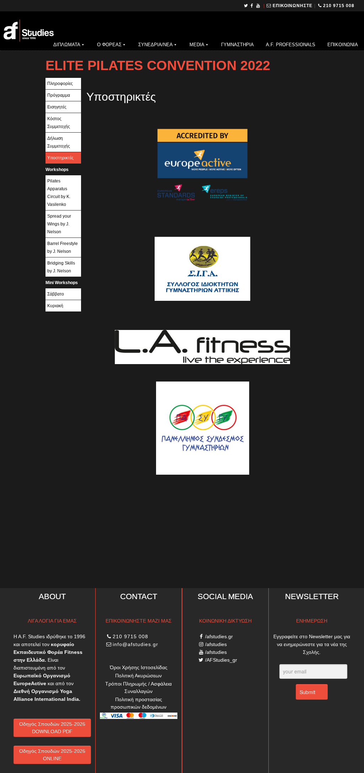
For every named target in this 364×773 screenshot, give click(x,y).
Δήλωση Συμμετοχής (58, 142)
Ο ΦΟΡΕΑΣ (109, 44)
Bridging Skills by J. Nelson (61, 267)
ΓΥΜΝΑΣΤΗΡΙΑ (237, 44)
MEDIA (196, 44)
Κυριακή (55, 305)
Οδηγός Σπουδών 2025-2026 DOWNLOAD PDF (52, 727)
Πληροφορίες (60, 83)
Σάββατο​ (55, 294)
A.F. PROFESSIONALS (290, 44)
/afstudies (216, 644)
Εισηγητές (56, 107)
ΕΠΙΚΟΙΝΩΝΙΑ (342, 44)
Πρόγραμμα (58, 95)
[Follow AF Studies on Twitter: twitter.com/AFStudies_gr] (246, 5)
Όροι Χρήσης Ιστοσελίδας (138, 667)
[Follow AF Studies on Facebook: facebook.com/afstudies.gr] (252, 5)
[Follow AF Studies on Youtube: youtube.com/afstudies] (259, 5)
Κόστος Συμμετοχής (58, 122)
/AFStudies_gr (221, 660)
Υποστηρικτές (60, 157)
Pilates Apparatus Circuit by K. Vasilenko (58, 192)
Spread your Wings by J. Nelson (59, 224)
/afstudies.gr (219, 636)
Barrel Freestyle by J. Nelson (62, 247)
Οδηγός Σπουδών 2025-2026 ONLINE (52, 754)
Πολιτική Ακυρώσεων (138, 675)
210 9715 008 (338, 5)
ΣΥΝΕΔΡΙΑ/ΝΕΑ (155, 44)
